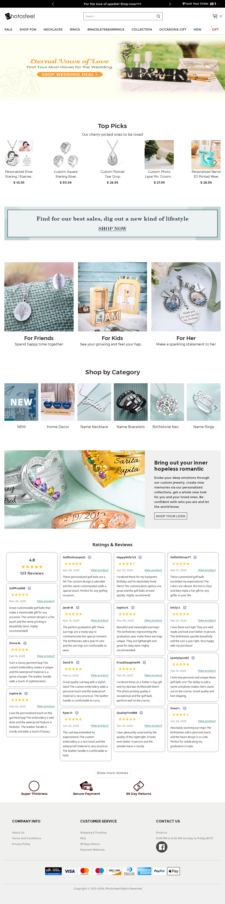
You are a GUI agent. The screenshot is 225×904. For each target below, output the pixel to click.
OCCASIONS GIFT (172, 29)
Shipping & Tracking (93, 832)
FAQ (83, 838)
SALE (8, 29)
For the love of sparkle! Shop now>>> (112, 4)
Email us (161, 832)
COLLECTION (142, 29)
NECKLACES (53, 29)
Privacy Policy (21, 844)
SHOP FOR (28, 29)
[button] (215, 162)
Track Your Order (196, 3)
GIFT (215, 29)
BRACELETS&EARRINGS (105, 29)
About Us (18, 832)
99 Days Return (90, 844)
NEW (197, 29)
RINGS (75, 29)
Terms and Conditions (26, 838)
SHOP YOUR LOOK (170, 516)
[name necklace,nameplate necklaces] (19, 16)
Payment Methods (92, 849)
